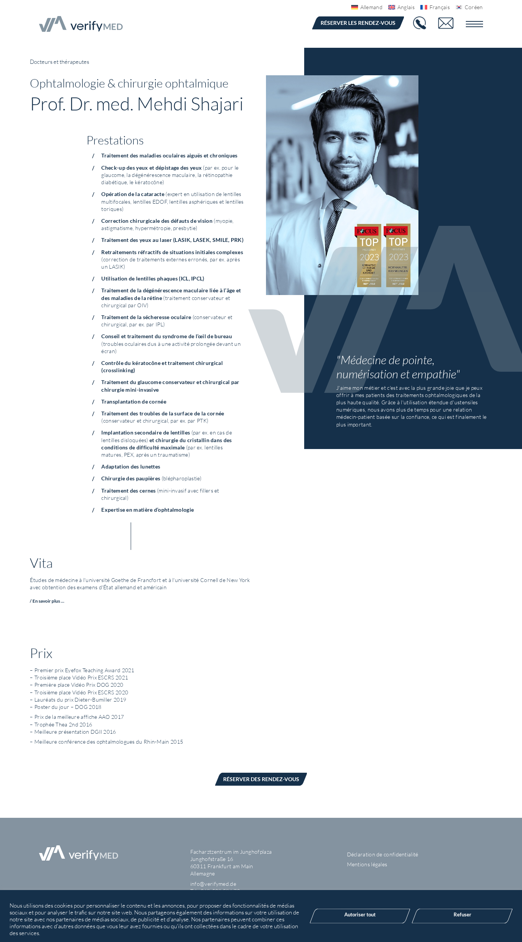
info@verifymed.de (213, 883)
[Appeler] (420, 23)
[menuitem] (364, 7)
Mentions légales (367, 864)
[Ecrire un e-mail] (450, 23)
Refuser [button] (462, 914)
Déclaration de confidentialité (382, 854)
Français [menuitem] (440, 7)
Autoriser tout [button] (360, 914)
